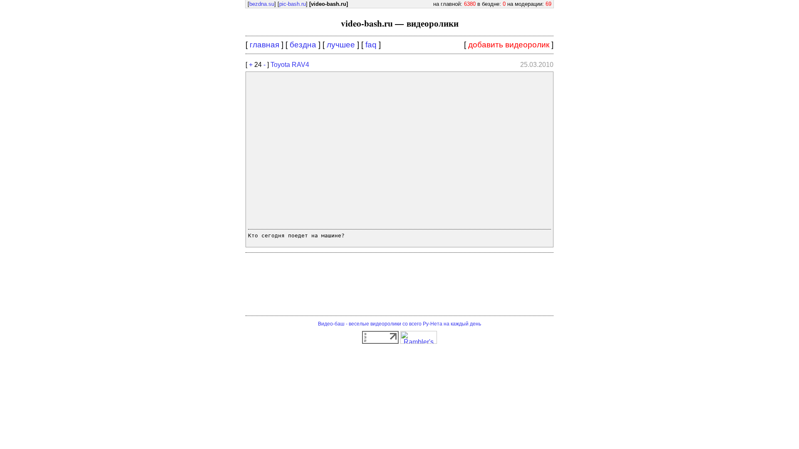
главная (264, 44)
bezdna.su (261, 4)
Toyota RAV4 (289, 64)
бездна (303, 44)
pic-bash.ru (292, 4)
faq (371, 44)
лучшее (341, 44)
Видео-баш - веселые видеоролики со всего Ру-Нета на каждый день (399, 324)
